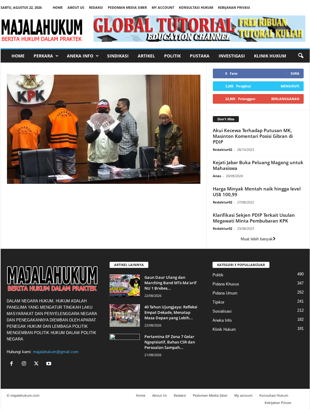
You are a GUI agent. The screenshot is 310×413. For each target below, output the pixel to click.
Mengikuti (290, 86)
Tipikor (218, 302)
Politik (172, 56)
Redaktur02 (222, 149)
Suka (295, 73)
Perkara (43, 56)
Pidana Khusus (226, 284)
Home (58, 7)
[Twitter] (37, 364)
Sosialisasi (222, 311)
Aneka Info (80, 56)
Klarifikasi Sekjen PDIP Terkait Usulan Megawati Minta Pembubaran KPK (254, 218)
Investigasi (232, 56)
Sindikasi (118, 56)
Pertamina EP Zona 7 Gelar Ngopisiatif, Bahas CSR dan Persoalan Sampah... (169, 342)
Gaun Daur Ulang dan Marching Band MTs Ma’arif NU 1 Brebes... (170, 283)
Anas (217, 176)
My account (163, 7)
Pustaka (199, 56)
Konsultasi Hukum (196, 7)
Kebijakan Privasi (234, 7)
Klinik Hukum (270, 56)
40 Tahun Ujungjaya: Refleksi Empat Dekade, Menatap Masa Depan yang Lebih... (170, 312)
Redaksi (96, 7)
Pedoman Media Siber (127, 7)
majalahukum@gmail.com (55, 352)
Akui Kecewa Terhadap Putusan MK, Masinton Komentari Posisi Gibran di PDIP (253, 136)
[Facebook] (13, 364)
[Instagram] (25, 364)
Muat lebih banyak (257, 239)
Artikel (146, 56)
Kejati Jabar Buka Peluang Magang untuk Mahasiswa (258, 165)
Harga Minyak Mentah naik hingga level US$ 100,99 (257, 191)
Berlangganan (285, 98)
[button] (300, 56)
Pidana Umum (225, 293)
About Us (76, 7)
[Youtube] (49, 364)
